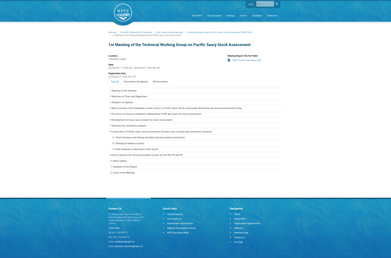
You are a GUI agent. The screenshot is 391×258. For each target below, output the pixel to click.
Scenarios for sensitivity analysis (129, 125)
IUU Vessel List (174, 218)
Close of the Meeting (124, 172)
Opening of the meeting (124, 90)
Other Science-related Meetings (169, 32)
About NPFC (197, 15)
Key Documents (214, 15)
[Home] (123, 13)
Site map (238, 241)
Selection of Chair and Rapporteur (129, 96)
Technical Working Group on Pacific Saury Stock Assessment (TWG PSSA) (219, 32)
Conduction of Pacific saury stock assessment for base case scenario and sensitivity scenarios (162, 131)
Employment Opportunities (180, 223)
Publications (272, 15)
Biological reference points (130, 143)
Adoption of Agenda (122, 102)
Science (243, 15)
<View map (113, 227)
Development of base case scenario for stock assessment (142, 119)
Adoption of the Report (125, 166)
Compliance (257, 15)
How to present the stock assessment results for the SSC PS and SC (147, 154)
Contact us (239, 237)
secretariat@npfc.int (124, 241)
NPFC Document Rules (178, 232)
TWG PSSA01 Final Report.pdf (246, 60)
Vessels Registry (175, 214)
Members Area (241, 232)
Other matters (120, 160)
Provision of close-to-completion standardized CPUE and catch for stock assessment (156, 113)
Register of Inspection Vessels (181, 228)
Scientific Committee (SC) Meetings (136, 32)
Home (237, 214)
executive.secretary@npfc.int (129, 246)
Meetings (231, 15)
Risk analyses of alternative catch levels (137, 149)
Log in (250, 4)
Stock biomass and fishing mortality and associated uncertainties (150, 137)
